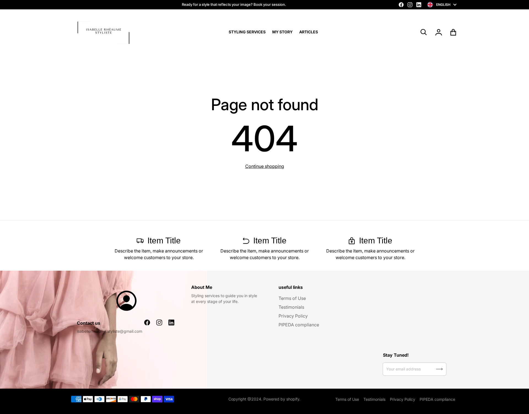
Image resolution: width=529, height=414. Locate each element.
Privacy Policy (293, 316)
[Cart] (453, 32)
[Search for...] (423, 32)
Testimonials (291, 307)
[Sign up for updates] (439, 369)
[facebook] (401, 4)
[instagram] (410, 4)
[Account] (439, 32)
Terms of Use (292, 298)
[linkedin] (419, 4)
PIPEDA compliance (299, 324)
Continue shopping (264, 166)
